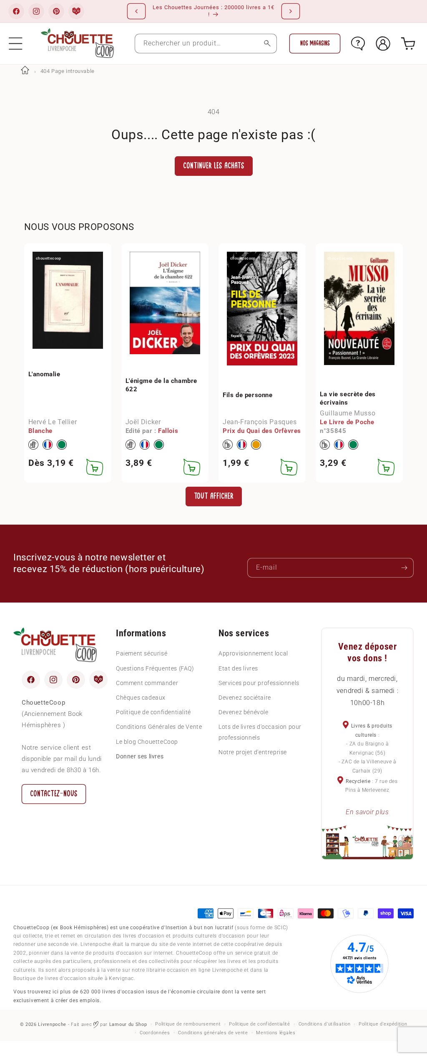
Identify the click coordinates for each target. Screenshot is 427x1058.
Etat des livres (238, 668)
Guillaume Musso (347, 413)
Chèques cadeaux (141, 697)
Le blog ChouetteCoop (147, 741)
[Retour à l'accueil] (25, 71)
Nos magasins (315, 43)
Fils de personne (248, 395)
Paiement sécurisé (141, 653)
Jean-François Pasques (260, 422)
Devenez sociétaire (245, 697)
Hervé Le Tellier (52, 422)
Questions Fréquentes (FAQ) (155, 668)
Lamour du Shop (128, 1024)
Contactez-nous (54, 793)
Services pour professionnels (259, 683)
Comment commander (147, 683)
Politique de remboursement (188, 1024)
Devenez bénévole (244, 712)
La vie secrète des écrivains (348, 398)
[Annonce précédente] (136, 11)
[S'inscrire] (404, 568)
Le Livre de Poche (347, 422)
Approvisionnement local (253, 653)
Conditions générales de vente (213, 1032)
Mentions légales (275, 1032)
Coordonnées (155, 1032)
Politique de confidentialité (153, 712)
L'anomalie (44, 374)
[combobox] (206, 43)
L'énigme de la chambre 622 (161, 385)
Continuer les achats (213, 165)
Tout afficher (214, 496)
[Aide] (358, 43)
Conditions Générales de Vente (159, 726)
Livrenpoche (52, 1024)
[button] (15, 43)
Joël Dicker (143, 422)
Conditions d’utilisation (325, 1024)
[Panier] (408, 43)
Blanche (40, 431)
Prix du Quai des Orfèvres (262, 431)
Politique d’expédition (383, 1024)
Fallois (168, 431)
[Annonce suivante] (290, 11)
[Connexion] (383, 43)
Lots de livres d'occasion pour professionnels (260, 731)
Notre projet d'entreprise (253, 752)
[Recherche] (267, 43)
